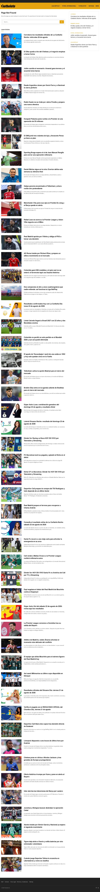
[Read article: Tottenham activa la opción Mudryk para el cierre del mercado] (11, 377)
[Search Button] (62, 21)
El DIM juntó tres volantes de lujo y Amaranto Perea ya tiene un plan (44, 136)
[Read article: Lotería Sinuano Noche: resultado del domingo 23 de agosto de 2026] (11, 427)
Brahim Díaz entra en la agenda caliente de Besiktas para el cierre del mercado (44, 388)
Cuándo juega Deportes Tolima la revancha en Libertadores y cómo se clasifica (41, 859)
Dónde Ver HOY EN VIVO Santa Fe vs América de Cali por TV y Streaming (44, 573)
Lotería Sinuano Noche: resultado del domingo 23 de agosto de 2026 (44, 422)
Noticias (91, 6)
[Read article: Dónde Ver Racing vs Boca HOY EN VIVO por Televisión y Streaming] (11, 444)
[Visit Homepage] (8, 5)
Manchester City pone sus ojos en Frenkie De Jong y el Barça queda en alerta (44, 204)
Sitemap (31, 882)
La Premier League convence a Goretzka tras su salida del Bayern (42, 624)
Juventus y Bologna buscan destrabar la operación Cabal (43, 809)
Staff (2, 882)
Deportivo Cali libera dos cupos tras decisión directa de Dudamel (44, 725)
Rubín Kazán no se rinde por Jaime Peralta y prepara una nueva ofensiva (44, 103)
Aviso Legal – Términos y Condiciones (19, 882)
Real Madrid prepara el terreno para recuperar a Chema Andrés (42, 506)
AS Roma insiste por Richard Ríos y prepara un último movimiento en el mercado (42, 254)
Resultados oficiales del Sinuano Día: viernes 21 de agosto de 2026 (43, 691)
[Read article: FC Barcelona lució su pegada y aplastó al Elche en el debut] (11, 461)
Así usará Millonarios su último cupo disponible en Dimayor (43, 674)
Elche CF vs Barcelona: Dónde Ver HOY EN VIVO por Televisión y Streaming (44, 472)
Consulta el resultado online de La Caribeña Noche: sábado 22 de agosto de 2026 (43, 523)
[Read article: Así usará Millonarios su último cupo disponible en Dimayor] (11, 679)
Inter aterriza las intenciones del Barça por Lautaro (43, 791)
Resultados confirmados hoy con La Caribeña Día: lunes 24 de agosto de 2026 (43, 304)
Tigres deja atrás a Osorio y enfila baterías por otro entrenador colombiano (43, 842)
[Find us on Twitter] (98, 888)
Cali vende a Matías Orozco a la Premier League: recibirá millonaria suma (42, 556)
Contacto (7, 882)
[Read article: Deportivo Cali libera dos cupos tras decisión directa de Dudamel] (11, 730)
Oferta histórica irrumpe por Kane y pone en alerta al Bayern (44, 775)
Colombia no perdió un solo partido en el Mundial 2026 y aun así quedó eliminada (43, 338)
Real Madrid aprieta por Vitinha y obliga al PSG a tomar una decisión (42, 237)
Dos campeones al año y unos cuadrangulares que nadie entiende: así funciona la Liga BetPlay (43, 288)
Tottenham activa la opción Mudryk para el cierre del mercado (44, 372)
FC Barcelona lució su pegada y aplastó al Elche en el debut (44, 456)
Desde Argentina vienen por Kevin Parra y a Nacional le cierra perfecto (44, 86)
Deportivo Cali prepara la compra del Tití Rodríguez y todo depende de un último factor (44, 489)
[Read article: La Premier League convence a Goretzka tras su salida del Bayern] (11, 629)
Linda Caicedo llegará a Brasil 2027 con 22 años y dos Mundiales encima (44, 321)
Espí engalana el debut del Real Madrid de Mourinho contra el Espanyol (44, 590)
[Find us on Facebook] (96, 888)
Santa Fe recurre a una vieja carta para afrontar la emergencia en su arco (43, 540)
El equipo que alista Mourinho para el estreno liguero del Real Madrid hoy (44, 657)
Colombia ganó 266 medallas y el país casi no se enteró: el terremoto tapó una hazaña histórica (42, 271)
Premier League (75, 23)
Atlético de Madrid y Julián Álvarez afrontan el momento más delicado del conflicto (41, 640)
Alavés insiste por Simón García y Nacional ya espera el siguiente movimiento (44, 825)
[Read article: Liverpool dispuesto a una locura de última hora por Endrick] (11, 746)
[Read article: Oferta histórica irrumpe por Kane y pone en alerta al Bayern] (11, 780)
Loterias (73, 14)
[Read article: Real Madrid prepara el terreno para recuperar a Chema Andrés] (11, 511)
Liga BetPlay (74, 42)
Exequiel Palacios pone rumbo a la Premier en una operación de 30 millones (43, 120)
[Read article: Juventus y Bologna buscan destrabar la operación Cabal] (11, 814)
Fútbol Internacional (69, 6)
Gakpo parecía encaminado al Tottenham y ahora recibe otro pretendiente (42, 187)
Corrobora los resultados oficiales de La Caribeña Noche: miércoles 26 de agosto (43, 35)
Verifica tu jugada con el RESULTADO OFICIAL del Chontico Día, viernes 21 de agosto (43, 708)
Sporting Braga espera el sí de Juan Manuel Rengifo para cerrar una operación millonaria (44, 153)
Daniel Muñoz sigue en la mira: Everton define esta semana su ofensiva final (43, 170)
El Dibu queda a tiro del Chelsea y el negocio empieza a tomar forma (44, 52)
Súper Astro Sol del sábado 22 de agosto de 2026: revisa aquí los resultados (43, 607)
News (97, 6)
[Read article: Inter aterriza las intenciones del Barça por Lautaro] (11, 797)
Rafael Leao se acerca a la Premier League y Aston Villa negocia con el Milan (43, 220)
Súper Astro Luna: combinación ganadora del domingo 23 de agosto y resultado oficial (41, 405)
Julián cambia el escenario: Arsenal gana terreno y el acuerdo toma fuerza (44, 69)
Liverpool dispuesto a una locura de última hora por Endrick (44, 741)
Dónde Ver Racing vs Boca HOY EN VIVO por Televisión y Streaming (41, 439)
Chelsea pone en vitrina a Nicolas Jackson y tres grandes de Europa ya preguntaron (42, 758)
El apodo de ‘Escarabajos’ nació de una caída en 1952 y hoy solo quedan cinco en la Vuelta (44, 355)
